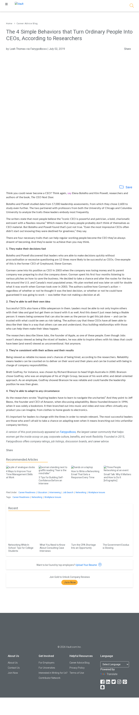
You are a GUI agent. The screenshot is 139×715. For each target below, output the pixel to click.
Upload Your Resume (86, 565)
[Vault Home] (19, 3)
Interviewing (55, 492)
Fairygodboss (68, 432)
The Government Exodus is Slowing (116, 546)
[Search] (132, 6)
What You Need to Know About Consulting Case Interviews (52, 547)
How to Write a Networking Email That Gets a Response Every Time (85, 474)
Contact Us (14, 667)
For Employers (46, 662)
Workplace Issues (96, 492)
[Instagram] (119, 682)
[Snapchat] (102, 687)
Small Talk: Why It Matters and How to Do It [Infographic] (117, 477)
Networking (81, 492)
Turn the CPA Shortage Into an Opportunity (83, 546)
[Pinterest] (125, 682)
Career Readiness (26, 492)
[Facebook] (102, 682)
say (69, 193)
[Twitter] (114, 682)
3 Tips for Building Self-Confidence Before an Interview (51, 480)
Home (9, 23)
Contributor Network (49, 678)
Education (42, 492)
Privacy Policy (77, 667)
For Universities (47, 667)
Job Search (68, 492)
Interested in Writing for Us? (53, 672)
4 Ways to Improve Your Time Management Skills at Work (19, 474)
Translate (112, 674)
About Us (13, 662)
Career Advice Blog (27, 23)
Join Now (70, 582)
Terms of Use (77, 672)
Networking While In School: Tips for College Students (20, 547)
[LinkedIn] (108, 682)
